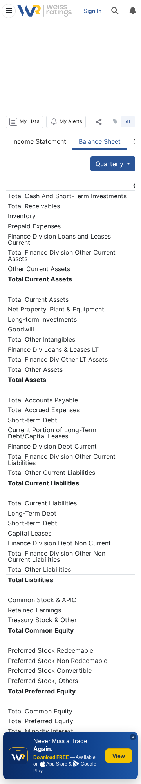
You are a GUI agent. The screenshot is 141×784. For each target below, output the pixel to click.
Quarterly (110, 164)
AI (127, 122)
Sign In (92, 10)
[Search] (115, 11)
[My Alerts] (132, 11)
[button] (24, 122)
